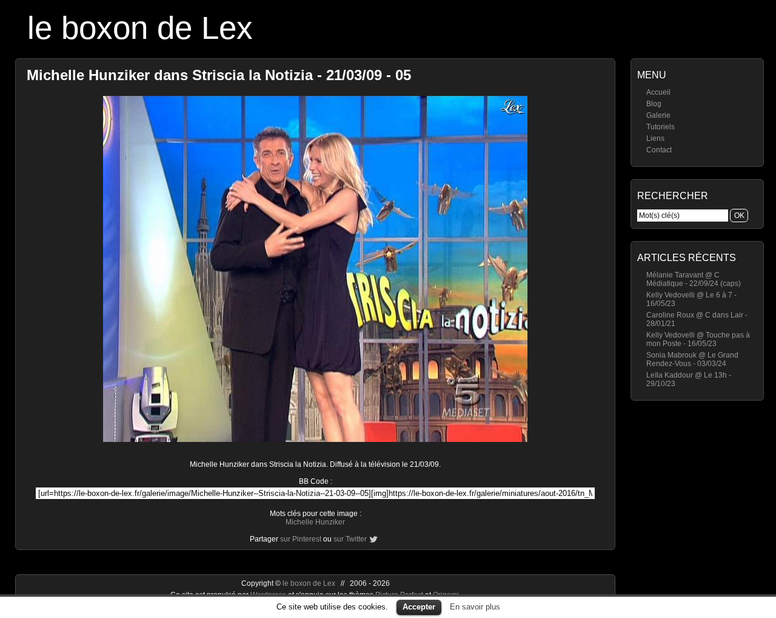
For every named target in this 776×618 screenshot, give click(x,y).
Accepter (419, 606)
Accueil (658, 92)
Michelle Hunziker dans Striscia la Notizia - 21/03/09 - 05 (219, 75)
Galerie (658, 115)
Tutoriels (660, 127)
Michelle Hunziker (315, 522)
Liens (655, 138)
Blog (653, 104)
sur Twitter (350, 539)
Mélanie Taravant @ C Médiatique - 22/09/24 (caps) (693, 279)
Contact (659, 150)
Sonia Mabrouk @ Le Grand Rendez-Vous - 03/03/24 (692, 359)
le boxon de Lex (140, 28)
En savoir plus (475, 606)
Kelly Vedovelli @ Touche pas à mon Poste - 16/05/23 (698, 339)
